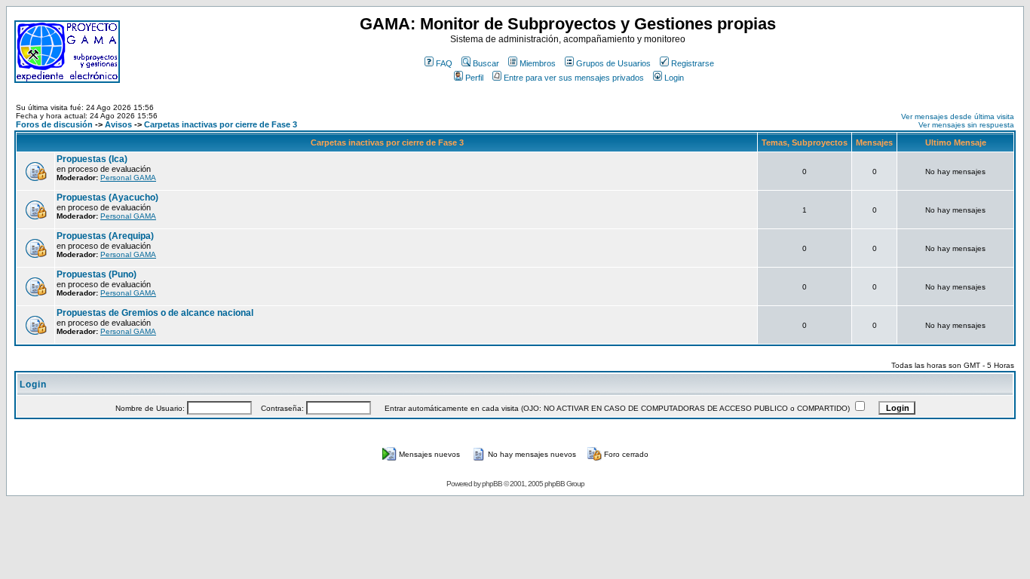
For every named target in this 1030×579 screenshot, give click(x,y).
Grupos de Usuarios (613, 63)
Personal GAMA (128, 177)
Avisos (118, 124)
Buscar (486, 63)
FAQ (444, 63)
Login (674, 77)
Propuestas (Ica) (92, 159)
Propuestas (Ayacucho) (107, 197)
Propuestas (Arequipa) (105, 236)
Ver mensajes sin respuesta (966, 125)
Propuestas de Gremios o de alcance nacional (155, 313)
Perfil (474, 77)
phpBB (492, 483)
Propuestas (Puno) (96, 274)
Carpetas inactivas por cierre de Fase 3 (220, 124)
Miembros (538, 63)
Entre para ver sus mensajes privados (574, 77)
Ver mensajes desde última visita (957, 116)
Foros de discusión (54, 124)
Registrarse (692, 63)
